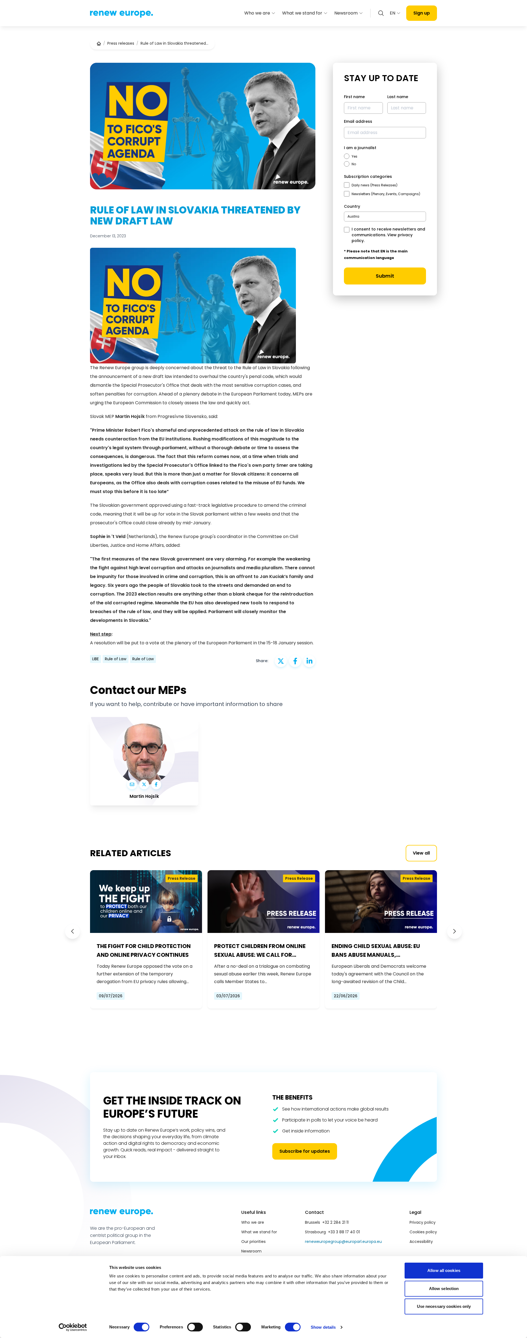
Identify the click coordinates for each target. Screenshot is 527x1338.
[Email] (132, 784)
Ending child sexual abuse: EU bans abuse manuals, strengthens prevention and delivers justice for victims (376, 950)
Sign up (421, 13)
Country (352, 206)
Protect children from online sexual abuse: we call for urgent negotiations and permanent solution (259, 950)
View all (421, 853)
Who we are (257, 13)
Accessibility (421, 1241)
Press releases (120, 43)
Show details (323, 1327)
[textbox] (353, 216)
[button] (72, 931)
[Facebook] (156, 784)
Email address (358, 121)
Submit (385, 275)
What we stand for (302, 13)
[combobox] (385, 216)
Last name (397, 96)
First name (354, 96)
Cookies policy (423, 1232)
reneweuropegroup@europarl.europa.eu (343, 1241)
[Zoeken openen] (381, 13)
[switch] (195, 1327)
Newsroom (346, 13)
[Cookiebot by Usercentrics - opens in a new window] (73, 1327)
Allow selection (444, 1288)
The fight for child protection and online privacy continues (144, 950)
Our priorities (253, 1241)
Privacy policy (423, 1222)
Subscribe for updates (304, 1151)
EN (392, 13)
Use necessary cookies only (444, 1306)
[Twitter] (144, 784)
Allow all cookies (443, 1270)
